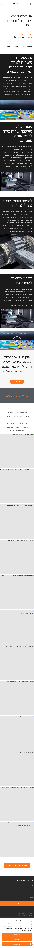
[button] (30, 4)
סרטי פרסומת (10, 427)
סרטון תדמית (10, 423)
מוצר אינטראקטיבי (22, 412)
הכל (31, 409)
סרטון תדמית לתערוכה (22, 427)
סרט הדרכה (26, 420)
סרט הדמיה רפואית (10, 416)
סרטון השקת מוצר (22, 423)
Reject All (17, 944)
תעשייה (12, 431)
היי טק (26, 409)
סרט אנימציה (10, 412)
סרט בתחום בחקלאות (23, 416)
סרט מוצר (18, 420)
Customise (17, 939)
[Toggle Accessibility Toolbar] (30, 944)
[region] (17, 933)
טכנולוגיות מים (6, 409)
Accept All (17, 934)
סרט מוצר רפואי (8, 420)
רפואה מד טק (20, 431)
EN (2, 4)
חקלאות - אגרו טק (17, 409)
